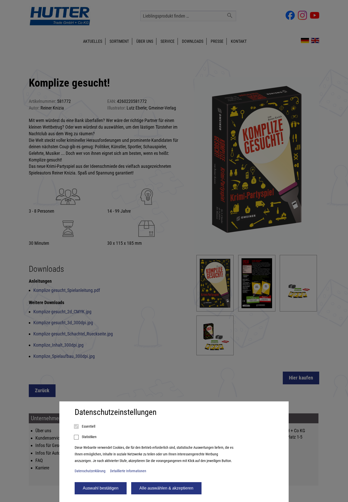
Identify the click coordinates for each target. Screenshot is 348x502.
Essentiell (88, 426)
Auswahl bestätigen (100, 488)
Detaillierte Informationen (128, 471)
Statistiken (89, 437)
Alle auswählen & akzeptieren (166, 488)
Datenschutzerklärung (90, 471)
